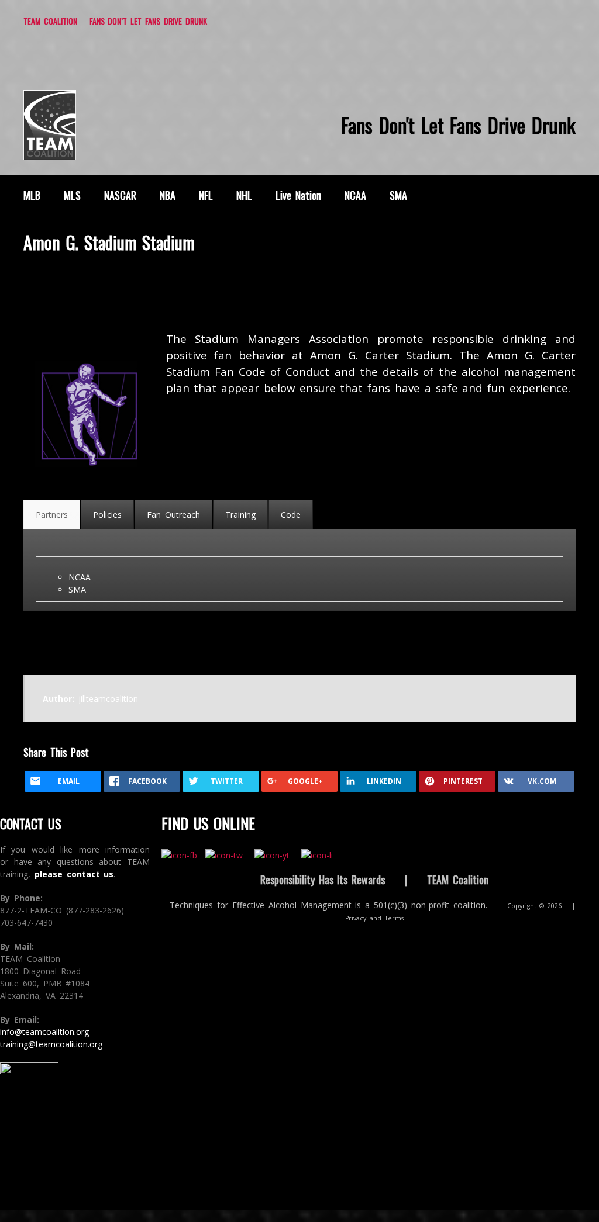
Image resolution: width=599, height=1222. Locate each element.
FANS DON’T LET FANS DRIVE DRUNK (148, 21)
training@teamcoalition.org (51, 1044)
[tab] (51, 514)
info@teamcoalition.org (44, 1031)
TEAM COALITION (50, 21)
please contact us (74, 874)
